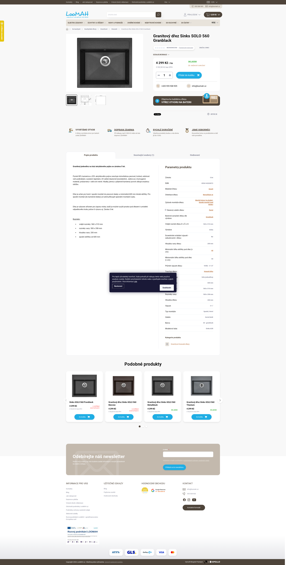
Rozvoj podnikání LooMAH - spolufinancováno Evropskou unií (82, 518)
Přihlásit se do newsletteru (174, 467)
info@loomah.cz (193, 489)
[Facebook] (184, 499)
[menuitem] (75, 22)
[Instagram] (188, 499)
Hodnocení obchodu (111, 496)
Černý (211, 210)
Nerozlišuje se (208, 195)
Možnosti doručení (198, 65)
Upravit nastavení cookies (114, 562)
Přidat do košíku (186, 75)
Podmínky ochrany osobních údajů (78, 510)
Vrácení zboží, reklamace (119, 2)
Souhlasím (167, 288)
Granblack (209, 217)
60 (212, 250)
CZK (212, 2)
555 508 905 (191, 494)
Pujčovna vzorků (109, 492)
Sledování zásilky (72, 513)
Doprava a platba (102, 2)
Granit (211, 189)
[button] (139, 426)
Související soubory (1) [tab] (144, 155)
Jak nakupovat (87, 2)
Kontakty (69, 2)
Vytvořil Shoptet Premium (194, 562)
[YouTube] (194, 499)
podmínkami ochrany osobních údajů (196, 460)
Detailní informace (160, 54)
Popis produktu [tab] (91, 155)
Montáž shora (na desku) (204, 200)
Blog (77, 2)
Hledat (158, 15)
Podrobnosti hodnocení (186, 47)
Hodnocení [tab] (195, 155)
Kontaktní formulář (193, 507)
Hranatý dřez (208, 271)
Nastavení (118, 286)
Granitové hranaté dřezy (180, 344)
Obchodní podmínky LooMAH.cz (143, 2)
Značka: (204, 47)
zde (135, 281)
